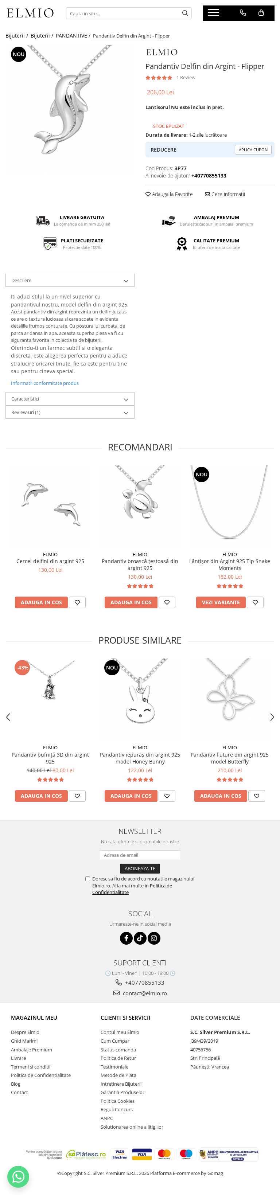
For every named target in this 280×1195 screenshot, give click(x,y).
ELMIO (50, 554)
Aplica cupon (253, 149)
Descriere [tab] (21, 280)
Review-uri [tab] (25, 412)
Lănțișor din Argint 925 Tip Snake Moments (229, 564)
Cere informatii (227, 194)
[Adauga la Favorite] (77, 602)
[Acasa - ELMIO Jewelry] (30, 13)
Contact (19, 1092)
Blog (15, 1084)
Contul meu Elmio (120, 1032)
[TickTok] (140, 938)
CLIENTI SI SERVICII (126, 1017)
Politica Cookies (118, 1101)
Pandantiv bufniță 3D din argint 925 (50, 758)
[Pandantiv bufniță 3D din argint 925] (50, 699)
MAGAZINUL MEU (34, 1017)
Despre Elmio (25, 1032)
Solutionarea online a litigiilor (132, 1127)
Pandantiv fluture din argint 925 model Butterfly (230, 758)
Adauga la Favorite (172, 194)
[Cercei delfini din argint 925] (50, 506)
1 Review (185, 77)
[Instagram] (154, 938)
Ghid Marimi (24, 1041)
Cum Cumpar (115, 1041)
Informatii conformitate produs (45, 383)
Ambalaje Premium (31, 1049)
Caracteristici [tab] (25, 398)
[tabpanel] (70, 109)
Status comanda (118, 1049)
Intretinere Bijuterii (121, 1084)
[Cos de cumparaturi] (261, 12)
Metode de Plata (118, 1075)
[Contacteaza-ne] (243, 12)
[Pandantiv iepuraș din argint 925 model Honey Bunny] (140, 699)
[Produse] (214, 14)
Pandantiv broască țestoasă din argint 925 (140, 564)
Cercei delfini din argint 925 (50, 561)
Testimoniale (114, 1066)
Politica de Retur (118, 1058)
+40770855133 (144, 982)
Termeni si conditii (30, 1066)
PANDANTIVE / (74, 35)
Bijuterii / (17, 35)
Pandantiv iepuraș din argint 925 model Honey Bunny (140, 758)
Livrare (18, 1058)
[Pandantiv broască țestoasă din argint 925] (140, 506)
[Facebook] (126, 938)
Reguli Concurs (117, 1109)
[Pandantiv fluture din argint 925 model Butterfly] (229, 699)
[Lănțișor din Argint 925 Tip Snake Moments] (229, 506)
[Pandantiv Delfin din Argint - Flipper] (70, 109)
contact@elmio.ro (144, 993)
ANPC (107, 1118)
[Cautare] (185, 13)
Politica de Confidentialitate (41, 1075)
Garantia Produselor (122, 1092)
